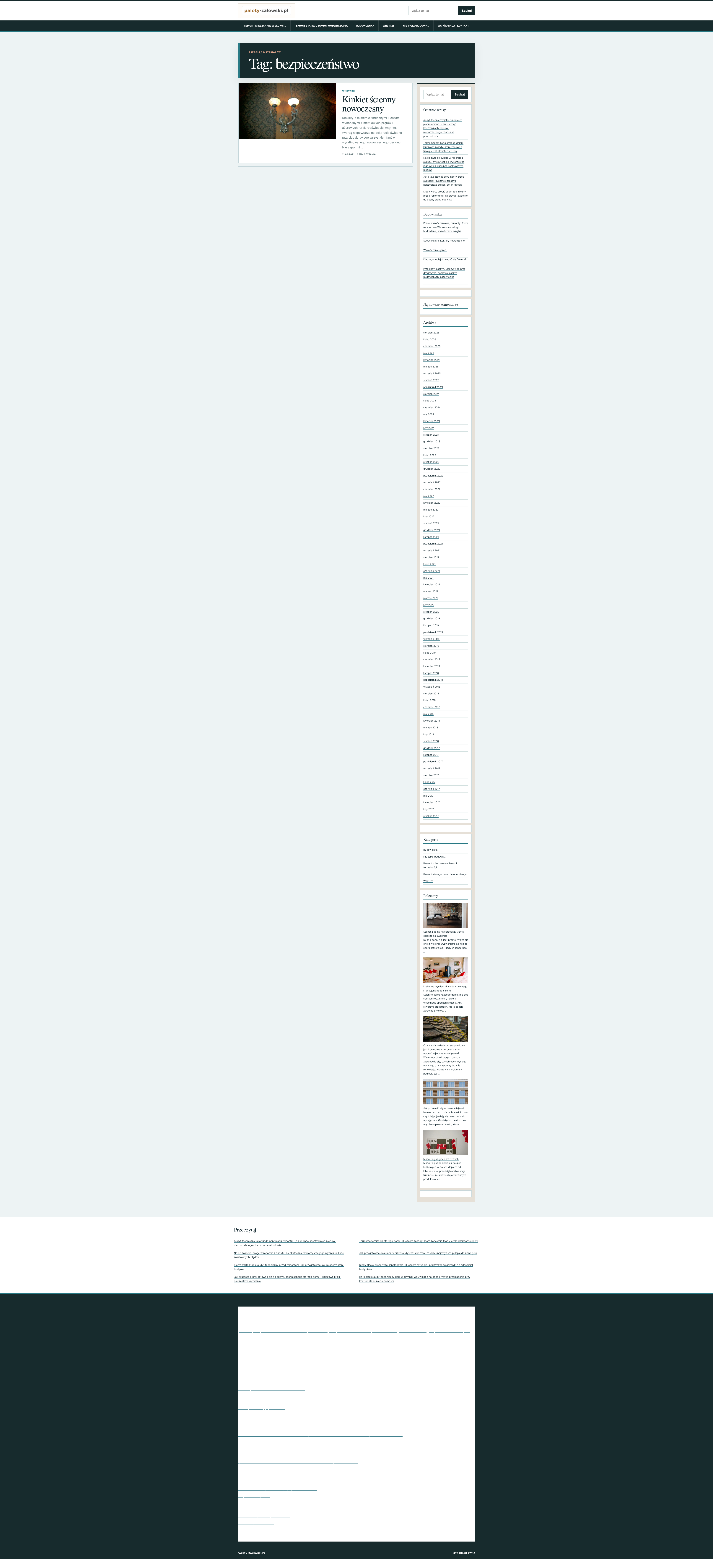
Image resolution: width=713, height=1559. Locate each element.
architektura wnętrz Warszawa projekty (280, 1321)
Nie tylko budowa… (416, 25)
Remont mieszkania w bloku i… (265, 25)
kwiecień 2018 (431, 720)
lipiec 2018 (429, 700)
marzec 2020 (430, 598)
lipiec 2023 (429, 455)
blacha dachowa (343, 1321)
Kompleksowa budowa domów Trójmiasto (279, 1355)
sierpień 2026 (431, 332)
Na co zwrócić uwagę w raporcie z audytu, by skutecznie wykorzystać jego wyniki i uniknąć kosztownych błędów (289, 1255)
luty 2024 (428, 427)
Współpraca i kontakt (453, 25)
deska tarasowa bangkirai (452, 1331)
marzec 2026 (430, 366)
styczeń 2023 (431, 461)
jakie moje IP (347, 1347)
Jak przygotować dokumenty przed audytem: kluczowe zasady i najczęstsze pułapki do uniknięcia (443, 180)
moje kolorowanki (298, 1365)
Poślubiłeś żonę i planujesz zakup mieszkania (269, 1475)
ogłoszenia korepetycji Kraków (400, 1364)
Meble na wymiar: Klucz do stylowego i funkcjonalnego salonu (445, 988)
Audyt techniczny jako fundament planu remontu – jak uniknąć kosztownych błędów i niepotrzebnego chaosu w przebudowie (442, 128)
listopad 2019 (431, 625)
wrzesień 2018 (431, 686)
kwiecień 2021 (431, 584)
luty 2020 (428, 604)
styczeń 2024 (431, 434)
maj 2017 (428, 795)
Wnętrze (389, 25)
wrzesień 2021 (431, 550)
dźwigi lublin (304, 1339)
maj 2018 (428, 713)
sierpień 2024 (431, 393)
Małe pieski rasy (449, 1355)
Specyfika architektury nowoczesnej (444, 240)
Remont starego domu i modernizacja (321, 25)
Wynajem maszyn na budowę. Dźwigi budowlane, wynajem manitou (285, 1536)
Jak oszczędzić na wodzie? (257, 1455)
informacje (329, 1348)
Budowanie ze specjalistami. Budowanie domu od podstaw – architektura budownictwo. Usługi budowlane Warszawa (320, 1435)
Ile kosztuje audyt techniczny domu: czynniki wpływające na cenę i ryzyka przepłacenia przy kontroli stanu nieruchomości (414, 1279)
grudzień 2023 (431, 441)
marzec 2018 (430, 727)
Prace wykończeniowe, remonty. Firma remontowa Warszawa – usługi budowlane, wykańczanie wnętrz (445, 227)
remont (344, 1373)
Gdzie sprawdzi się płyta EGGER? (261, 1408)
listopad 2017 (431, 754)
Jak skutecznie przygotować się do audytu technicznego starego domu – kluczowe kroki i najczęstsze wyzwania (287, 1279)
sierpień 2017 (431, 775)
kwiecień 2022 (431, 502)
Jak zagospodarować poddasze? (261, 1448)
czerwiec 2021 (431, 570)
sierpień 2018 (431, 693)
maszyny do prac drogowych (411, 1356)
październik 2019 (433, 632)
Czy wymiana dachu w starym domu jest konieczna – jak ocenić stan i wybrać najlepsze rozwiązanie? (444, 1049)
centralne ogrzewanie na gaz (403, 1330)
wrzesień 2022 (432, 482)
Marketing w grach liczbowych (441, 1159)
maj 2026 (428, 352)
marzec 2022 (430, 509)
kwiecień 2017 (431, 802)
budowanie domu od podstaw (354, 1330)
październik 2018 (433, 679)
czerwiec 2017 (431, 788)
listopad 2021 (431, 536)
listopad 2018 (431, 673)
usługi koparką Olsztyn (406, 1382)
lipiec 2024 (429, 400)
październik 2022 (433, 475)
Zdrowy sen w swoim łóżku (257, 1482)
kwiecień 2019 (431, 666)
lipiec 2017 (429, 781)
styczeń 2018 (431, 741)
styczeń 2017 (431, 815)
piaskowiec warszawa (442, 1364)
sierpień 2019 (431, 645)
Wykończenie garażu (435, 250)
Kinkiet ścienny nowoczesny (368, 103)
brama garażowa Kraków (423, 1321)
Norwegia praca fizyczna (364, 1364)
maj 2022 (428, 496)
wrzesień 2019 (431, 638)
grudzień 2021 (431, 530)
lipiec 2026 (429, 339)
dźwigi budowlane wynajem (271, 1339)
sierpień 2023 (431, 448)
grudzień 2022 (431, 468)
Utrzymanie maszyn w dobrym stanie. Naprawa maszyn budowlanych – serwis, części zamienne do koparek (314, 1428)
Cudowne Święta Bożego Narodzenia (264, 1516)
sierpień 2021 (431, 557)
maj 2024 (428, 414)
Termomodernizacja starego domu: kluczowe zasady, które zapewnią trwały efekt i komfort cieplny (443, 146)
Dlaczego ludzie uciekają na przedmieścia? (268, 1509)
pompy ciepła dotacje (261, 1373)
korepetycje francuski (369, 1355)
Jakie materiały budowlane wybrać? (263, 1468)
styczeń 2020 (431, 611)
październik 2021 (433, 543)
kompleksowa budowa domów (430, 1347)
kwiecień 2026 (431, 359)
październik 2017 (433, 761)
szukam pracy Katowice (340, 1382)
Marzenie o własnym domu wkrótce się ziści (269, 1529)
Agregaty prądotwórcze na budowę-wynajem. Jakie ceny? (279, 1421)
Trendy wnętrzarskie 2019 (256, 1522)
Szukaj (467, 10)
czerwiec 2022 (431, 489)
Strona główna (464, 1553)
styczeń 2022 (431, 523)
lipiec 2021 (429, 564)
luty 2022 (428, 516)
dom (242, 1338)
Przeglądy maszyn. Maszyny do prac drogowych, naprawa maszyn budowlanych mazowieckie (444, 272)
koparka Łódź (330, 1356)
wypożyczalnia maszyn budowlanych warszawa (278, 1388)
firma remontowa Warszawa (348, 1338)
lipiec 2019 (429, 652)
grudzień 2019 (431, 618)
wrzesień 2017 (431, 768)
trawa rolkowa (372, 1382)
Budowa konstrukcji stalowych (298, 1330)
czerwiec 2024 (431, 407)
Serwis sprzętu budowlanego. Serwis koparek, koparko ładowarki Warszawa (291, 1502)
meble (243, 1364)
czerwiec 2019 (431, 659)
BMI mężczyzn (381, 1321)
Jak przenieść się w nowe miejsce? (443, 1108)
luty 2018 (428, 734)
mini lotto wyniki (269, 1364)
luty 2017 (428, 809)
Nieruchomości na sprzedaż (257, 1414)
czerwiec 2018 (431, 707)
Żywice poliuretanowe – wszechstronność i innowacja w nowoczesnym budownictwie (298, 1462)
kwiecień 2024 (431, 420)
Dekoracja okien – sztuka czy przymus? (266, 1441)
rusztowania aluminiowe (438, 1373)
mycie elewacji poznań (328, 1364)
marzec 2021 (430, 591)
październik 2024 (433, 386)
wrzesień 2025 (432, 373)
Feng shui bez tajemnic (254, 1496)
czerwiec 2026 (431, 346)
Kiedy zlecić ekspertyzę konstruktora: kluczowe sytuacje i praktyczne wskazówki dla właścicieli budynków (416, 1267)
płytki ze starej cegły (312, 1372)
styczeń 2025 (431, 380)
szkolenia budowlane (296, 1382)
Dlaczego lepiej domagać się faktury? (444, 259)
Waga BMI (445, 1381)
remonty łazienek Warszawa (382, 1373)
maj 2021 (428, 577)
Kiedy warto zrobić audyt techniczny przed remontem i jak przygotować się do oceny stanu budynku (445, 195)
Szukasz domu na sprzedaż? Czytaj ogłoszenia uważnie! (443, 933)
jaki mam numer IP (379, 1347)
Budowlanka (365, 25)
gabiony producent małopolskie (415, 1338)
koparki (342, 1356)
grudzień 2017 (431, 747)
